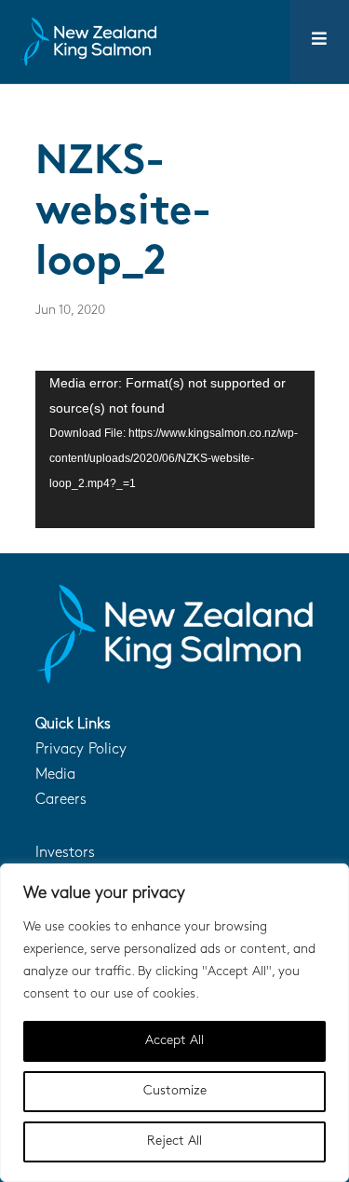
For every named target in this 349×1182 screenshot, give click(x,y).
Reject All (174, 1141)
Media (55, 775)
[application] (175, 449)
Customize (175, 1091)
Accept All (174, 1041)
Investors (65, 853)
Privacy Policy (81, 749)
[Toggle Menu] (319, 41)
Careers (61, 800)
